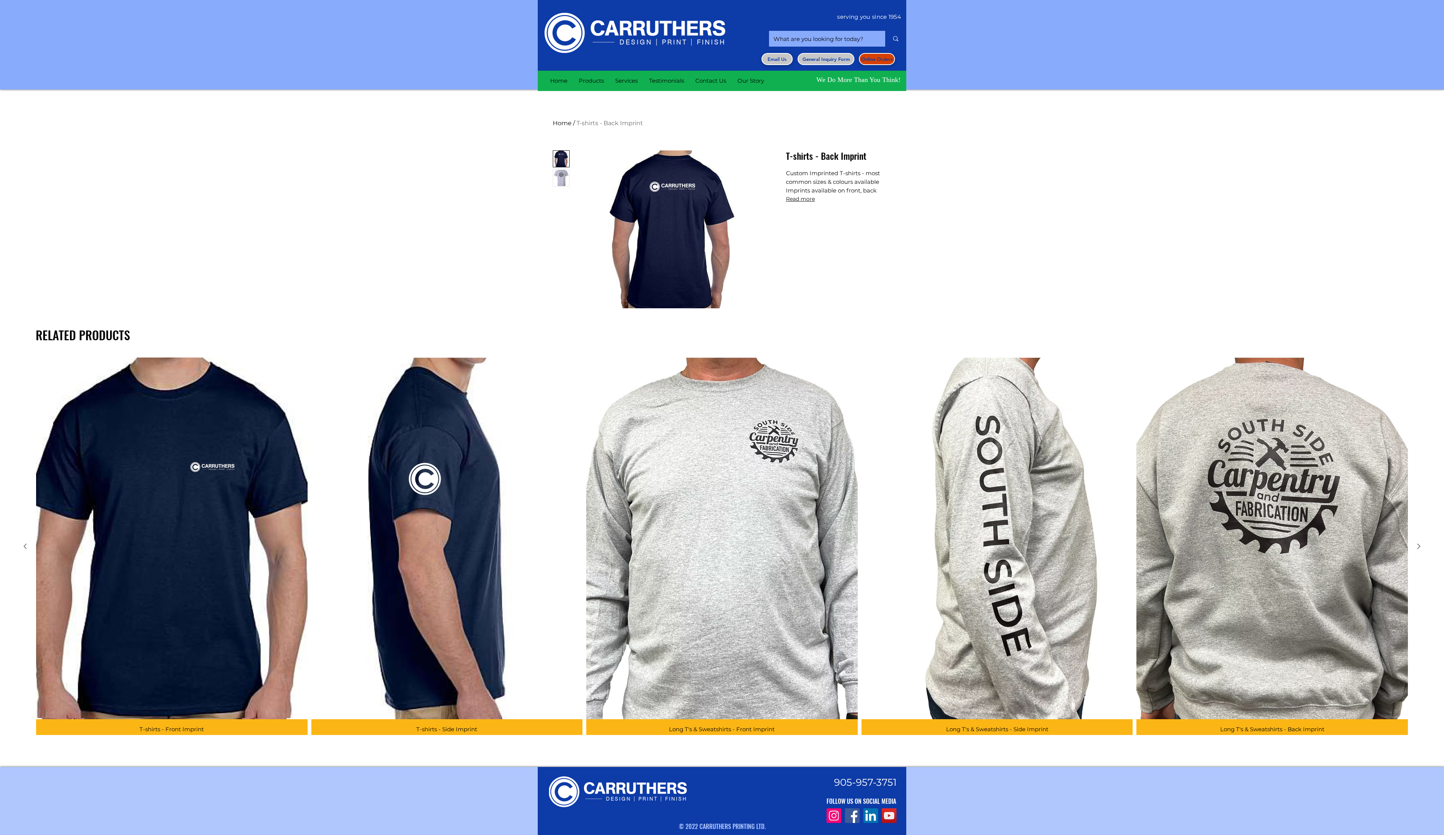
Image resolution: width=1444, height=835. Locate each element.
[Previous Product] (25, 546)
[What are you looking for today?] (895, 39)
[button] (826, 59)
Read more (800, 198)
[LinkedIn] (870, 815)
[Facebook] (852, 815)
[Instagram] (834, 815)
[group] (722, 546)
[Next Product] (1418, 546)
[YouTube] (889, 815)
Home (562, 123)
